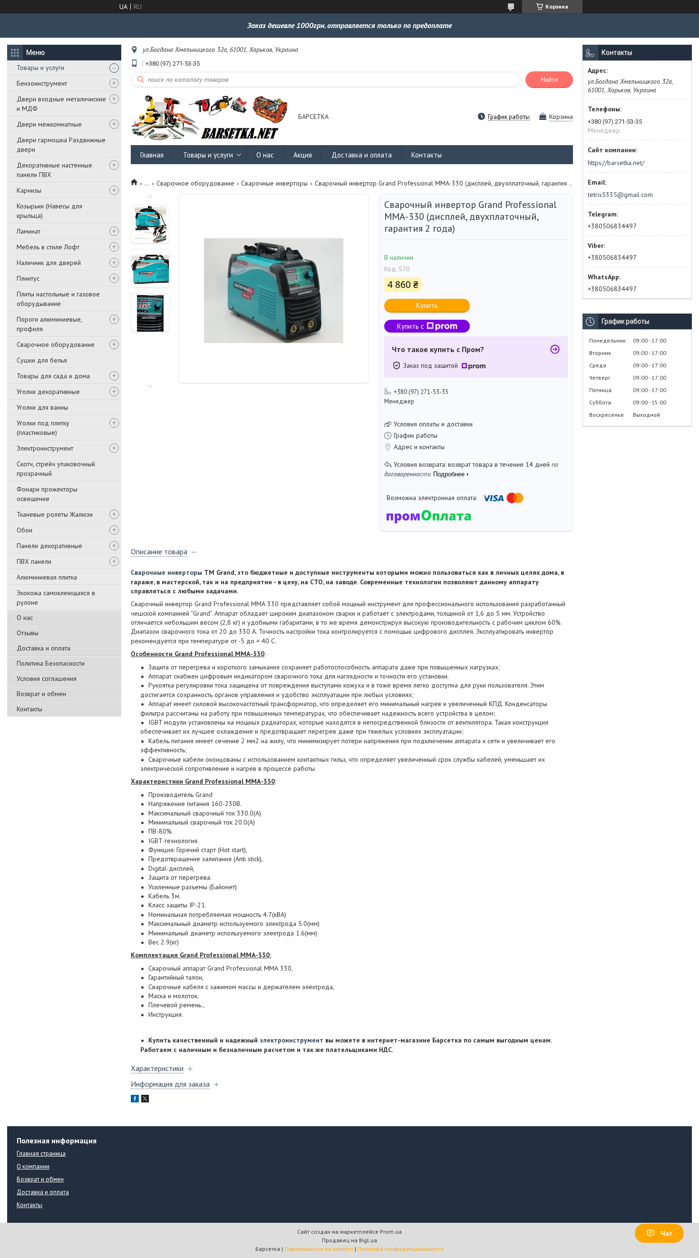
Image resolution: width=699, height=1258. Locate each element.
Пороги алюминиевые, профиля (49, 324)
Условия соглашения (47, 678)
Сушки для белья (42, 360)
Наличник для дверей (49, 262)
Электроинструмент (45, 448)
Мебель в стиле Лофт (48, 247)
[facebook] (135, 1100)
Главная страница (41, 1154)
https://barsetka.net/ (616, 162)
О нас (25, 617)
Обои (24, 530)
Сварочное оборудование (56, 344)
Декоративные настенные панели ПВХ (54, 170)
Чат (666, 1233)
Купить (427, 305)
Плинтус (28, 278)
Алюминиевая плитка (47, 577)
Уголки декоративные (48, 391)
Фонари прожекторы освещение (47, 494)
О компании (33, 1166)
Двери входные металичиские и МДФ (61, 104)
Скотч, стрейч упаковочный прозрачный (56, 469)
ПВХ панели (34, 561)
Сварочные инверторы (274, 183)
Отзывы (28, 633)
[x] (145, 1100)
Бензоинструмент (42, 83)
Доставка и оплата (43, 648)
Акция (302, 154)
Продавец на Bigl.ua (349, 1240)
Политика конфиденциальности (401, 1248)
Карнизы (29, 190)
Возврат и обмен (41, 693)
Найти (549, 79)
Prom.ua (391, 1231)
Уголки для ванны (42, 407)
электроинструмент (291, 1040)
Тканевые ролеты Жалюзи (55, 514)
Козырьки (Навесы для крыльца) (49, 211)
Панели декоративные (49, 545)
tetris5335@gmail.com (620, 194)
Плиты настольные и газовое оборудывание (58, 299)
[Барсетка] (210, 117)
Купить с (410, 326)
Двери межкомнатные (49, 124)
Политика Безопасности (51, 663)
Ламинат (28, 231)
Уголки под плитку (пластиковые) (43, 428)
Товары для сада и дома (53, 376)
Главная (152, 154)
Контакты (29, 709)
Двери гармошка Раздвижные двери (61, 145)
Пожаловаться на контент (318, 1248)
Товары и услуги (40, 67)
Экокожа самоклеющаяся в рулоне (56, 598)
